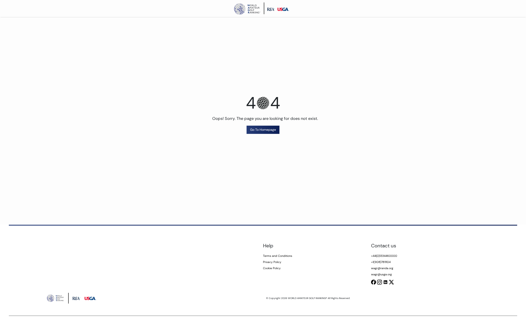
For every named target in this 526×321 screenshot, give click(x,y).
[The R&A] (272, 8)
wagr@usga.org (381, 274)
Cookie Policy (272, 268)
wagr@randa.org (382, 268)
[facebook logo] (373, 282)
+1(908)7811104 (381, 262)
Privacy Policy (272, 262)
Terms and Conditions (277, 256)
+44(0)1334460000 (384, 256)
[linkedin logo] (385, 282)
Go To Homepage (263, 129)
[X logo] (391, 282)
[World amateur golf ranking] (248, 8)
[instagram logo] (379, 282)
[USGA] (284, 8)
